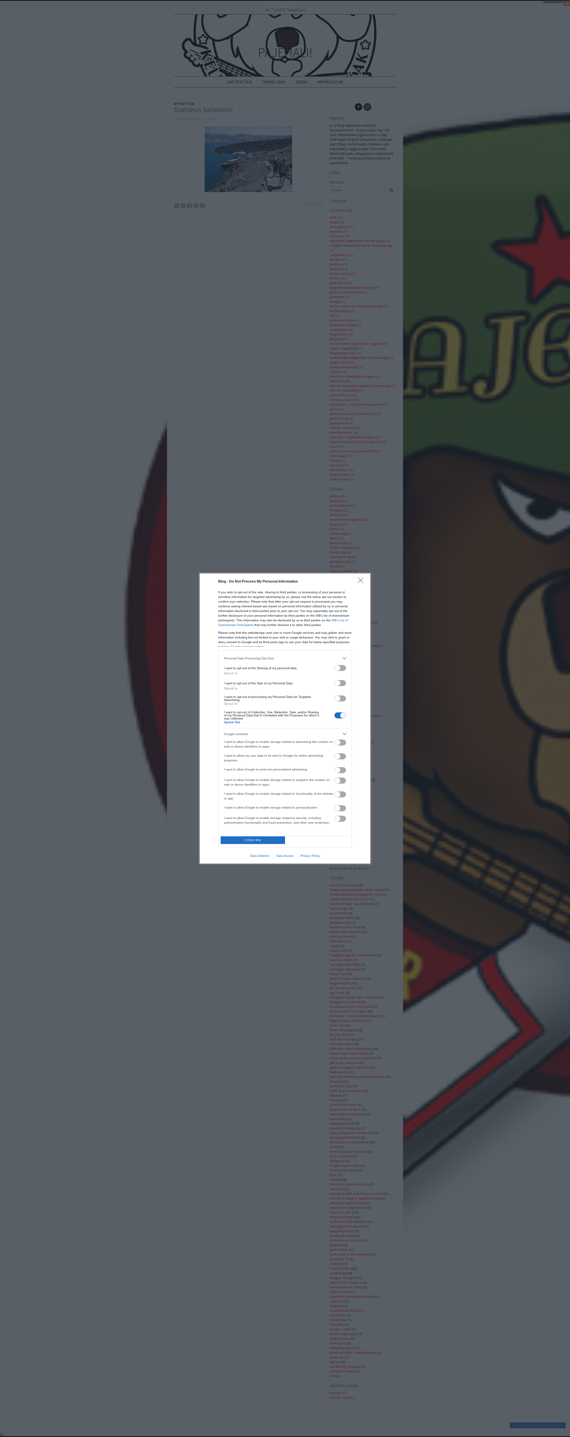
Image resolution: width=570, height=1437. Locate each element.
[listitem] (285, 658)
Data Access (285, 856)
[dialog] (285, 718)
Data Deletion (259, 856)
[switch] (340, 668)
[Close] (362, 581)
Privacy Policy (310, 856)
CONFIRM (253, 840)
